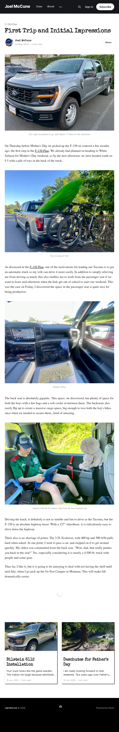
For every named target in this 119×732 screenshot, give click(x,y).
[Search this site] (79, 6)
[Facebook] (60, 706)
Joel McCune (17, 6)
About (50, 7)
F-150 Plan (11, 24)
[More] (60, 7)
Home (39, 7)
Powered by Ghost (105, 708)
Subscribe (105, 6)
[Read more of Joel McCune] (9, 42)
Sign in (89, 6)
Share (108, 42)
